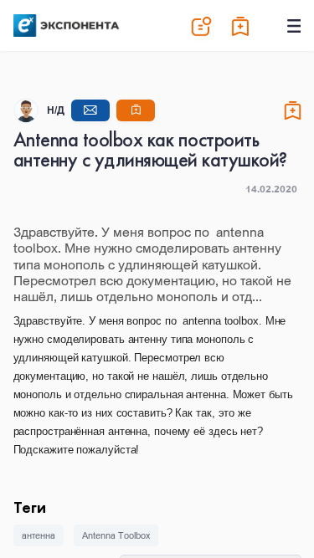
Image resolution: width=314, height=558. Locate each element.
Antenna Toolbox (116, 535)
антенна (38, 535)
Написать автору (90, 110)
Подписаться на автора (135, 110)
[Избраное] (241, 26)
